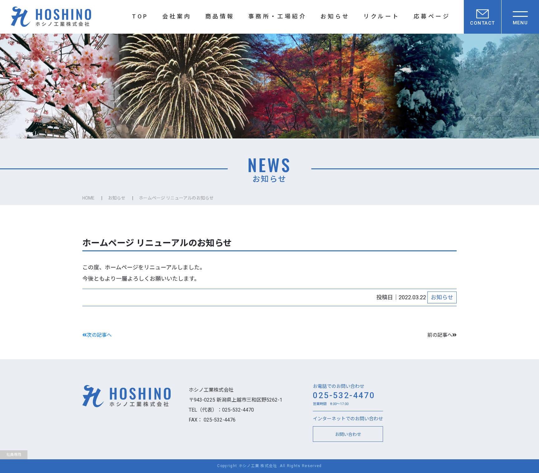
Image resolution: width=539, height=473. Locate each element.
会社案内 (177, 16)
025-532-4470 (344, 395)
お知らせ (335, 16)
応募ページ (432, 16)
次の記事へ (99, 335)
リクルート (381, 16)
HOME (88, 197)
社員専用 (13, 454)
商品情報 (220, 16)
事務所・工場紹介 (277, 16)
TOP (140, 16)
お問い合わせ (348, 434)
